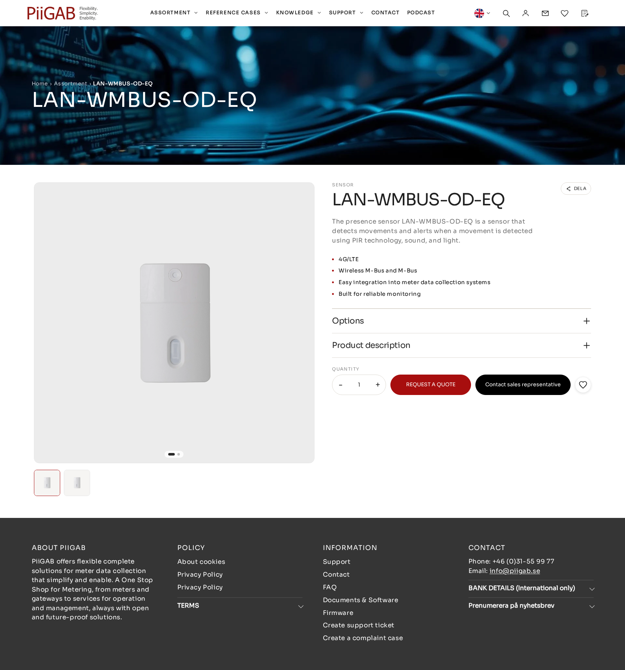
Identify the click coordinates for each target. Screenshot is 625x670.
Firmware (338, 613)
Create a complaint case (363, 638)
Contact (336, 574)
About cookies (201, 562)
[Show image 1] (171, 454)
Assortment (71, 83)
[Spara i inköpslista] (583, 385)
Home (40, 83)
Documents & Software (360, 600)
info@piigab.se (515, 571)
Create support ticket (359, 625)
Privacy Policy (200, 574)
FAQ (330, 587)
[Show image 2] (178, 454)
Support (337, 562)
